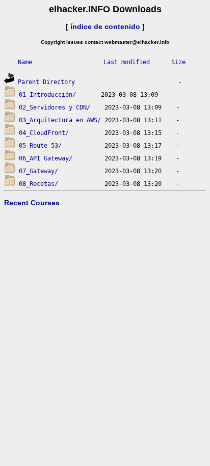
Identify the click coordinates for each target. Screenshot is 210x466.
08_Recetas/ (38, 183)
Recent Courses (32, 203)
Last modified (126, 62)
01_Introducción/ (47, 94)
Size (178, 62)
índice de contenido (105, 26)
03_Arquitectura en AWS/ (60, 120)
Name (25, 62)
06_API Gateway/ (45, 158)
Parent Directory (46, 82)
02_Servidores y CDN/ (54, 107)
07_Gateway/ (38, 171)
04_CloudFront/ (44, 132)
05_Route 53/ (40, 145)
